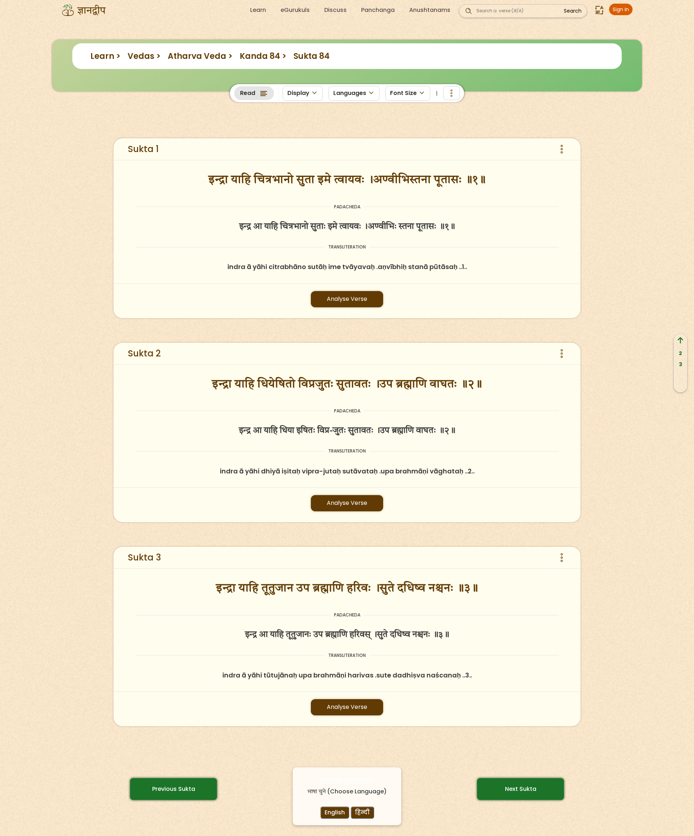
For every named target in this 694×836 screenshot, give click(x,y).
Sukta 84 (312, 56)
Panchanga (378, 10)
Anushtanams (429, 10)
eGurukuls (295, 10)
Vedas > (144, 56)
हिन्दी (362, 812)
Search (573, 10)
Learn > (105, 56)
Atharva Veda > (200, 56)
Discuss (335, 10)
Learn (258, 10)
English (335, 812)
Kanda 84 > (263, 56)
